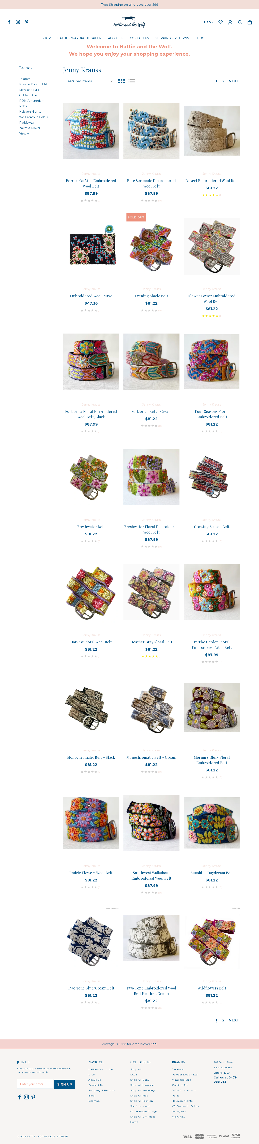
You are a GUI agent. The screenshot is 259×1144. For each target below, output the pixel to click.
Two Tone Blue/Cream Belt (91, 988)
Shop (46, 38)
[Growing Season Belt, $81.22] (212, 477)
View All (24, 133)
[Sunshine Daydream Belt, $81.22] (212, 823)
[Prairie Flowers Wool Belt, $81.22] (91, 823)
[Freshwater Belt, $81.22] (91, 477)
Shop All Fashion (141, 1100)
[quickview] (111, 124)
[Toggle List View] (132, 81)
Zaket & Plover (29, 128)
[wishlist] (220, 21)
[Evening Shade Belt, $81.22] (151, 246)
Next (234, 81)
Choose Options (91, 155)
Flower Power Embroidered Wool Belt (212, 298)
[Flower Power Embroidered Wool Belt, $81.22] (212, 246)
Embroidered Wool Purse (91, 295)
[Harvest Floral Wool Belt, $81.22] (91, 592)
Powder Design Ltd (33, 84)
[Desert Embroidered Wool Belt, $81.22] (212, 131)
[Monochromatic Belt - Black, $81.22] (91, 707)
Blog (199, 38)
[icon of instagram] (18, 22)
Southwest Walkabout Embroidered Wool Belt (151, 875)
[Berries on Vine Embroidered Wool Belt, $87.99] (91, 131)
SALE (133, 1074)
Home (134, 1121)
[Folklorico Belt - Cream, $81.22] (151, 361)
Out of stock (151, 270)
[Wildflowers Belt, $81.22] (212, 938)
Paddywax (26, 122)
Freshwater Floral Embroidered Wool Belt (151, 529)
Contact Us (139, 38)
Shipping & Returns (172, 38)
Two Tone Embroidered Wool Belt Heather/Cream (151, 991)
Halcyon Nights (30, 111)
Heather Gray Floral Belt (151, 642)
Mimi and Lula (29, 90)
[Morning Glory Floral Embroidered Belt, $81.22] (212, 707)
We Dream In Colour (33, 117)
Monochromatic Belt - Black (91, 757)
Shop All (136, 1069)
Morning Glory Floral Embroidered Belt (212, 760)
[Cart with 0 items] (250, 21)
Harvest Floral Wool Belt (91, 642)
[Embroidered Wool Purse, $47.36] (91, 246)
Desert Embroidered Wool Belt (212, 180)
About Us (115, 38)
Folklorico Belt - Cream (151, 411)
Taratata (25, 79)
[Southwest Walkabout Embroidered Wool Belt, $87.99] (151, 823)
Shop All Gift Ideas (142, 1116)
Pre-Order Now (91, 501)
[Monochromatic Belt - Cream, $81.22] (151, 707)
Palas (23, 106)
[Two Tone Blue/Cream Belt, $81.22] (91, 938)
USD (207, 22)
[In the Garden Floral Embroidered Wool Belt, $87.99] (212, 592)
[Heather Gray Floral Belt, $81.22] (151, 592)
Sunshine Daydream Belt (212, 872)
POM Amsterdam (32, 101)
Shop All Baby (140, 1079)
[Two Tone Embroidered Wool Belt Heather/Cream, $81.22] (151, 938)
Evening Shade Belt (151, 295)
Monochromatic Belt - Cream (151, 757)
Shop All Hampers (142, 1085)
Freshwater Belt (91, 526)
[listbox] (88, 81)
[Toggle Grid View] (121, 81)
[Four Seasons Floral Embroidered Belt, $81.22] (212, 361)
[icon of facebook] (9, 22)
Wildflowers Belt (211, 988)
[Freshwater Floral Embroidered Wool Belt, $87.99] (151, 477)
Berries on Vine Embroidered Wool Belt (91, 183)
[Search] (240, 21)
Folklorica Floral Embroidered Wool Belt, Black (91, 414)
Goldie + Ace (28, 95)
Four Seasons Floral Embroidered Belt (212, 414)
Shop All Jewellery (142, 1090)
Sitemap (94, 1100)
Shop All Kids (139, 1095)
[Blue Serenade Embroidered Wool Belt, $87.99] (151, 131)
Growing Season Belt (212, 526)
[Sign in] (230, 21)
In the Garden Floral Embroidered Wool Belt (212, 645)
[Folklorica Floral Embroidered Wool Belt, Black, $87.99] (91, 361)
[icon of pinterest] (26, 22)
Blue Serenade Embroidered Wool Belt (151, 183)
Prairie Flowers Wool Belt (91, 872)
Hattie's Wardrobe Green (79, 38)
